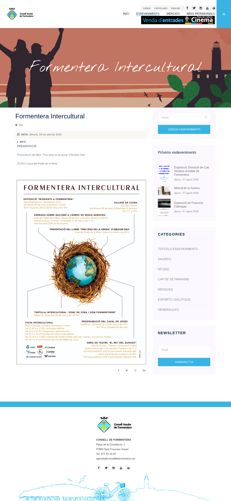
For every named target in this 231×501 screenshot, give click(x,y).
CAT (146, 8)
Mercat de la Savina (187, 188)
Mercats (173, 13)
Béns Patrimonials (201, 13)
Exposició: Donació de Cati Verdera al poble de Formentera (191, 171)
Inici (126, 13)
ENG (175, 8)
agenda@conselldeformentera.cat (115, 458)
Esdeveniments (148, 13)
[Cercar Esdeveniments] (206, 117)
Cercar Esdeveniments (184, 129)
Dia (20, 124)
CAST (160, 8)
